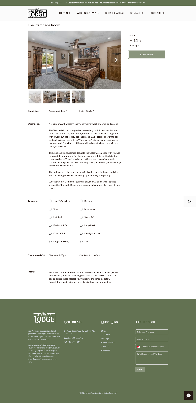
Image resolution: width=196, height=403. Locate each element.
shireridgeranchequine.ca (133, 2)
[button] (88, 13)
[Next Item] (116, 60)
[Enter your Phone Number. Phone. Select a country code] (140, 346)
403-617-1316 (73, 342)
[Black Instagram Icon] (190, 201)
